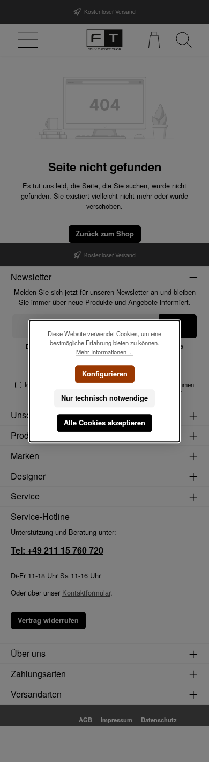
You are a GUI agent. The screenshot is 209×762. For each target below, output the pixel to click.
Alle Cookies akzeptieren (104, 422)
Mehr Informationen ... (104, 351)
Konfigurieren (105, 373)
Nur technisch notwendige (104, 398)
